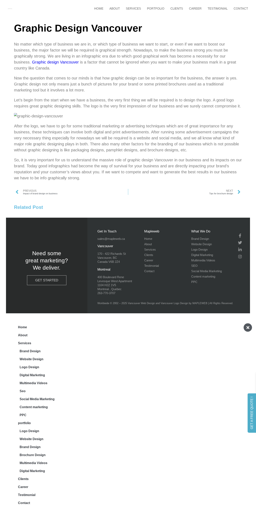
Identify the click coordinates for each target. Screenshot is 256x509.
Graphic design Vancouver (55, 62)
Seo (23, 391)
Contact (241, 8)
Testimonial (218, 8)
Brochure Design (33, 455)
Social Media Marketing (37, 399)
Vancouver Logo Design (174, 303)
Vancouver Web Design (141, 303)
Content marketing (34, 407)
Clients (176, 8)
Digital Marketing (32, 375)
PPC (23, 415)
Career (195, 8)
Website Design (31, 359)
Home (98, 8)
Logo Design (29, 367)
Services (133, 8)
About (114, 8)
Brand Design (30, 351)
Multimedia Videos (33, 383)
